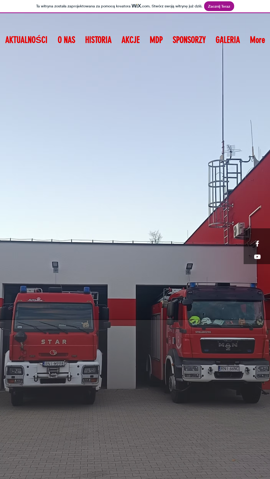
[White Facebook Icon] (257, 244)
